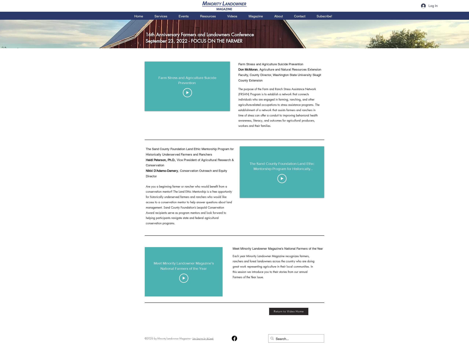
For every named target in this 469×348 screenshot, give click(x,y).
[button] (256, 15)
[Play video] (187, 92)
